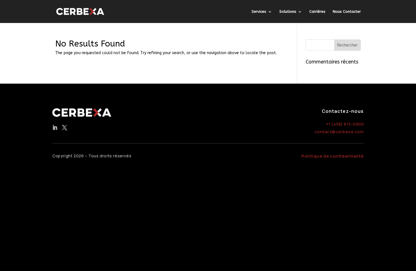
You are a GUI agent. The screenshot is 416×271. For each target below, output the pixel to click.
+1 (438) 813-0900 (345, 124)
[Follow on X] (64, 127)
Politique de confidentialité (332, 156)
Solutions (287, 12)
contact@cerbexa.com (339, 132)
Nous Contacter (347, 12)
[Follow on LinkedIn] (55, 127)
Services (259, 12)
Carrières (317, 12)
